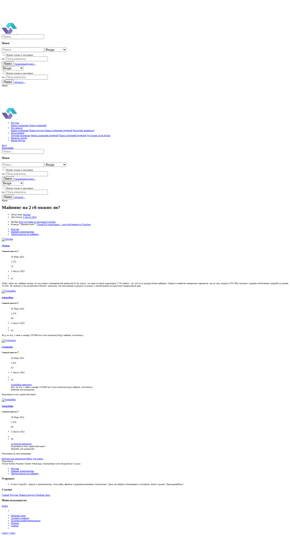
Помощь (15, 523)
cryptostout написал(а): (21, 444)
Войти (5, 506)
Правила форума (27, 495)
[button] (5, 85)
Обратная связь (42, 495)
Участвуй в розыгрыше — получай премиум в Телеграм (63, 224)
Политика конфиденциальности (25, 520)
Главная (5, 495)
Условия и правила (20, 518)
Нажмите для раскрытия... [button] (23, 389)
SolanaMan (7, 297)
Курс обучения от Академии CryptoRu (37, 222)
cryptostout (7, 347)
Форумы (14, 495)
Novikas (27, 214)
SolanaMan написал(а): (21, 384)
